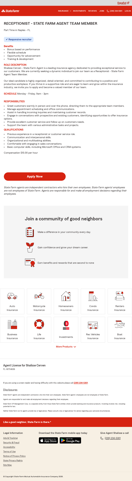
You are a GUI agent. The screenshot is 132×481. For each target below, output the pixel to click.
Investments (79, 11)
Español (122, 3)
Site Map (7, 465)
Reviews (92, 11)
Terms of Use (9, 452)
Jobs (101, 11)
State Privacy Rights (13, 460)
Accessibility (9, 447)
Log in (128, 11)
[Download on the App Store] (48, 440)
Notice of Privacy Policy (14, 456)
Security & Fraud (11, 443)
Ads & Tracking (10, 438)
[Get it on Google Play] (70, 440)
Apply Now (35, 176)
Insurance (63, 11)
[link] (10, 10)
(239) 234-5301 (116, 11)
